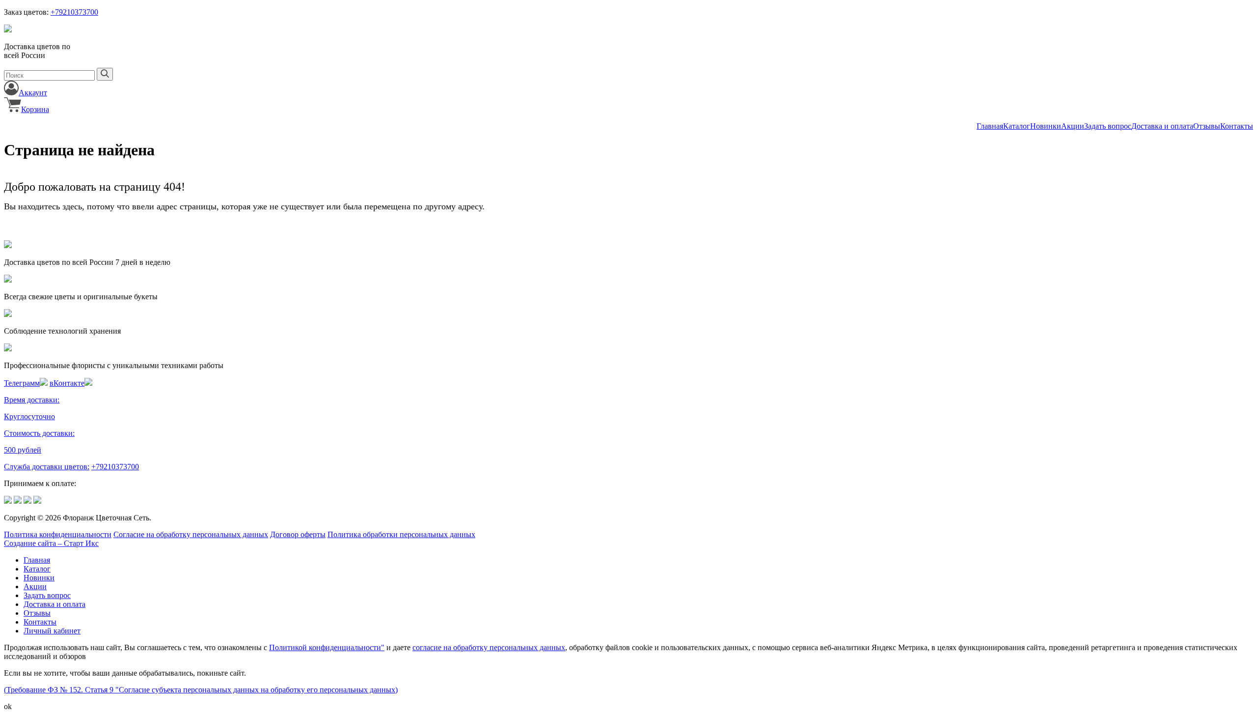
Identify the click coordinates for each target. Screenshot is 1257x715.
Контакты (1236, 126)
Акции (1072, 126)
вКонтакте (67, 383)
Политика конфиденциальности (57, 534)
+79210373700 (74, 12)
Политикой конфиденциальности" (326, 647)
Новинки (1045, 126)
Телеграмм (22, 383)
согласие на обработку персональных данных (488, 647)
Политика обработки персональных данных (401, 534)
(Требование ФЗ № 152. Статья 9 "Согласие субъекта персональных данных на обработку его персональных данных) (201, 690)
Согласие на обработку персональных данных (190, 534)
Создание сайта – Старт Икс (51, 543)
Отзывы (1206, 126)
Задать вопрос (1107, 126)
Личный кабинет (52, 631)
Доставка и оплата (1162, 126)
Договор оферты (298, 534)
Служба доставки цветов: (46, 466)
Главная (990, 126)
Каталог (1016, 126)
